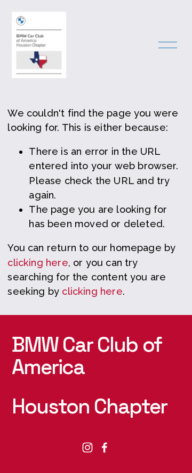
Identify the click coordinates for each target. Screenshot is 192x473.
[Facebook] (104, 447)
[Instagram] (87, 447)
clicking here (37, 262)
